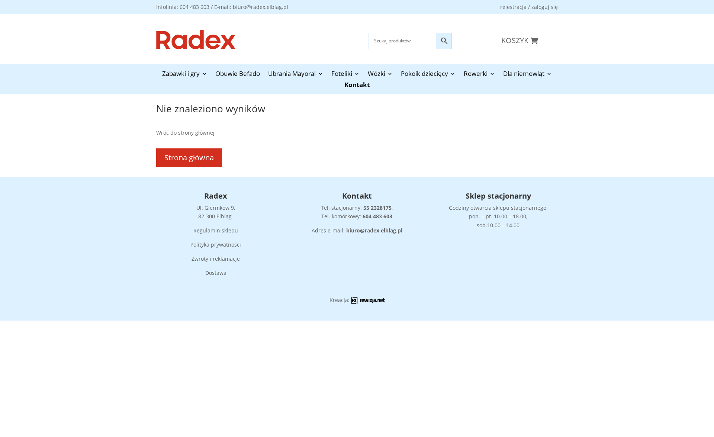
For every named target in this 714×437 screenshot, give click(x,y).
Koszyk (514, 40)
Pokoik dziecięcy (424, 74)
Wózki (376, 74)
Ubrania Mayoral (292, 74)
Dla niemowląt (523, 74)
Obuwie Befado (237, 74)
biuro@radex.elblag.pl (374, 230)
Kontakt (357, 85)
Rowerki (476, 74)
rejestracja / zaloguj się (529, 6)
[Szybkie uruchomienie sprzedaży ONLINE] (368, 301)
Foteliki (341, 74)
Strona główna (189, 157)
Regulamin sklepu (215, 230)
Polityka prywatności (215, 244)
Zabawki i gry (181, 74)
